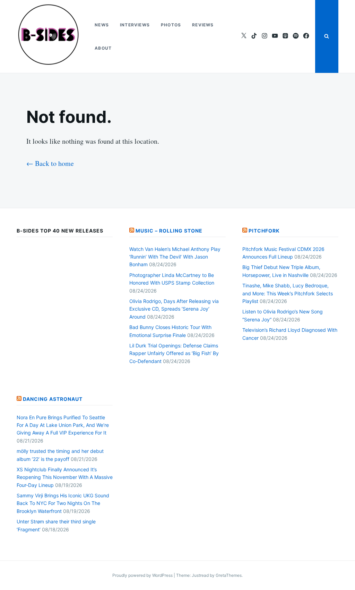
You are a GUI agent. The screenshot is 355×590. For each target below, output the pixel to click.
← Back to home (50, 163)
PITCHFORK (264, 231)
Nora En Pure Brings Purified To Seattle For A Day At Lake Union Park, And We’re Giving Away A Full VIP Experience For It (63, 425)
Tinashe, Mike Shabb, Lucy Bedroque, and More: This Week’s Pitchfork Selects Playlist (287, 293)
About (103, 48)
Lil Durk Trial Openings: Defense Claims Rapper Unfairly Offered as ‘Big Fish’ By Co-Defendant (174, 353)
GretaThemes (229, 575)
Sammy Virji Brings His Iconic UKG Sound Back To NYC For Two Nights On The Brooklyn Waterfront (63, 503)
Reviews (203, 24)
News (102, 24)
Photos (171, 24)
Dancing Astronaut (53, 399)
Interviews (135, 24)
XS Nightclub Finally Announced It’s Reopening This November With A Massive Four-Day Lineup (65, 477)
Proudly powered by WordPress (143, 575)
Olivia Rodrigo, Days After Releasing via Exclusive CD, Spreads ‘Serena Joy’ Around (174, 309)
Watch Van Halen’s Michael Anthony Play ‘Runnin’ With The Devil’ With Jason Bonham (174, 257)
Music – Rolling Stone (169, 231)
